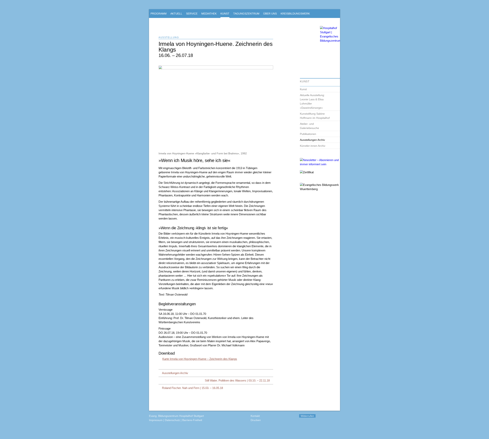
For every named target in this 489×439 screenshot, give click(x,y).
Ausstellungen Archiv (312, 139)
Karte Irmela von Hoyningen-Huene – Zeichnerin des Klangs (199, 358)
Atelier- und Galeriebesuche (309, 126)
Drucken (256, 420)
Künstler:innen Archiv (312, 145)
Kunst (303, 89)
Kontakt (255, 415)
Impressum (156, 420)
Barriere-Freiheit (192, 420)
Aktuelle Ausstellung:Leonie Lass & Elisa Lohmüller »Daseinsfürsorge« (312, 101)
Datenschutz (172, 420)
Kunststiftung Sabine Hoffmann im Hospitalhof (315, 115)
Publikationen (308, 133)
